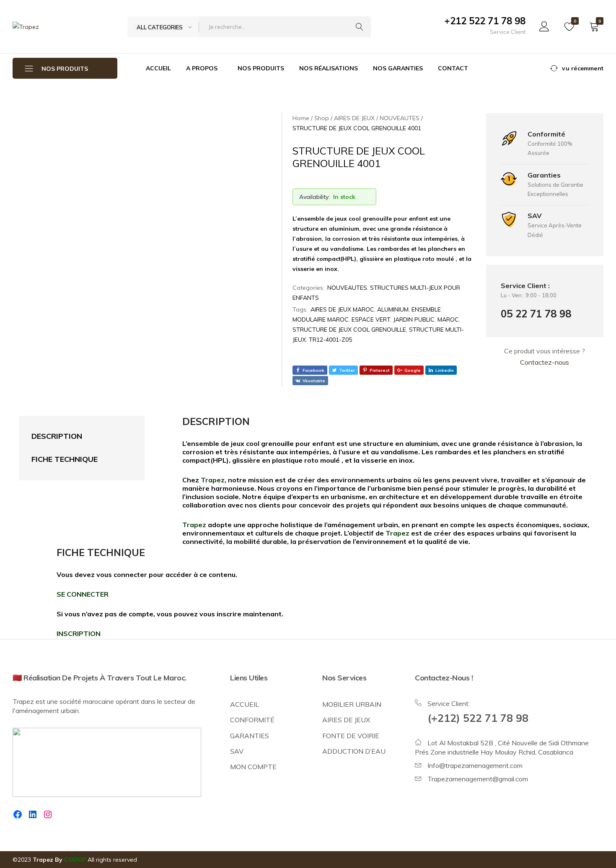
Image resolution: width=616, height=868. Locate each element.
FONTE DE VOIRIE (350, 735)
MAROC (448, 319)
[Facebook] (18, 814)
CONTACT (453, 68)
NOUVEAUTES (347, 287)
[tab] (73, 436)
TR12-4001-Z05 (330, 339)
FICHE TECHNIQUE (64, 459)
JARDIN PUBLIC (414, 319)
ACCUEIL (158, 68)
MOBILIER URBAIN (351, 704)
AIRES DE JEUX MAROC (342, 309)
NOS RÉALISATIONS (328, 68)
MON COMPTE (253, 766)
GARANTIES (249, 735)
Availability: (314, 197)
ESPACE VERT (371, 319)
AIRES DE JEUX (346, 720)
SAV (236, 751)
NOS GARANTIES (398, 68)
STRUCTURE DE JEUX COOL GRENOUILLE (349, 329)
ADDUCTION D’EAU (354, 751)
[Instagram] (48, 814)
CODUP (75, 859)
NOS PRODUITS (261, 68)
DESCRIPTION (56, 436)
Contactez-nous (544, 362)
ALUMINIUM (393, 309)
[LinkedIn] (33, 814)
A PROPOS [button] (201, 68)
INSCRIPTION (79, 633)
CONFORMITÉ (252, 720)
